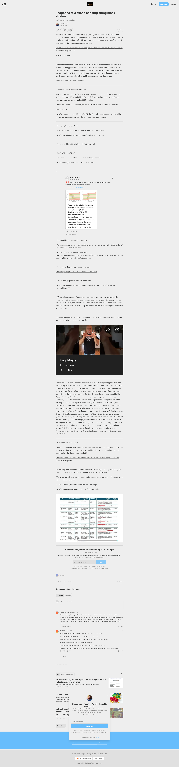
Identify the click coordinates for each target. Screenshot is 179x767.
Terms (94, 754)
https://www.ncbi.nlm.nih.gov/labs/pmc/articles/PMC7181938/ (80, 135)
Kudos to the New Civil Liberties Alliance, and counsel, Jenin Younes (77, 684)
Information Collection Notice (89, 732)
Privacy (89, 754)
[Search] (152, 4)
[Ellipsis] (122, 612)
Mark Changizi (64, 23)
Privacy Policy (103, 732)
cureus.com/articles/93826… (74, 188)
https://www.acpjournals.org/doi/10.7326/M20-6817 (75, 162)
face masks (83, 320)
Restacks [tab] (68, 595)
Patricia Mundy (64, 612)
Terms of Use (98, 730)
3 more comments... (62, 665)
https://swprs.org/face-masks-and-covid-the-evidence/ (76, 271)
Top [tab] (58, 674)
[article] (89, 684)
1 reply (64, 656)
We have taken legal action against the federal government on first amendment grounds (81, 680)
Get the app (98, 758)
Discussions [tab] (69, 674)
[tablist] (64, 595)
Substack (80, 763)
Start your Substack (84, 758)
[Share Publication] (156, 4)
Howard (62, 631)
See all (59, 726)
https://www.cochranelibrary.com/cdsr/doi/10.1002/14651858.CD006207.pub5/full (87, 104)
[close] (107, 695)
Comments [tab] (60, 595)
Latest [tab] (63, 674)
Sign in (173, 4)
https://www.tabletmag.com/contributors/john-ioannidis (77, 489)
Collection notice (102, 754)
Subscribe (163, 4)
